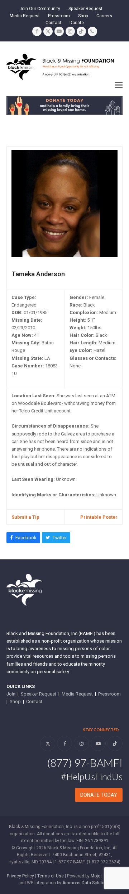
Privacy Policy (20, 876)
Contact (34, 701)
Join (10, 694)
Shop (15, 701)
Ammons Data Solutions (86, 882)
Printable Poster (99, 517)
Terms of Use (50, 876)
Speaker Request (38, 694)
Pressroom (109, 694)
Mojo (95, 876)
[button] (119, 85)
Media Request (77, 694)
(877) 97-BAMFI (85, 762)
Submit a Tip (25, 517)
